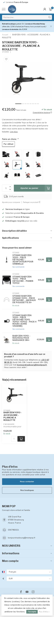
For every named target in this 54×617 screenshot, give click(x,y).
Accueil (5, 35)
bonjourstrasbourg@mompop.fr (32, 365)
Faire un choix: (10, 139)
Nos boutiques (27, 490)
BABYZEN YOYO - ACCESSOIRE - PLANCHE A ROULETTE (12, 416)
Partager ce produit (30, 202)
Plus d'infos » (44, 611)
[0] (50, 9)
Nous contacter (27, 481)
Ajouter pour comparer (11, 202)
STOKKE (5, 52)
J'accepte (32, 611)
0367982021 (13, 530)
